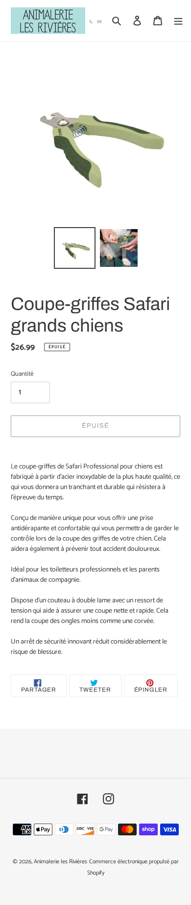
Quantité (22, 374)
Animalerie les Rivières (60, 861)
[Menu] (178, 20)
